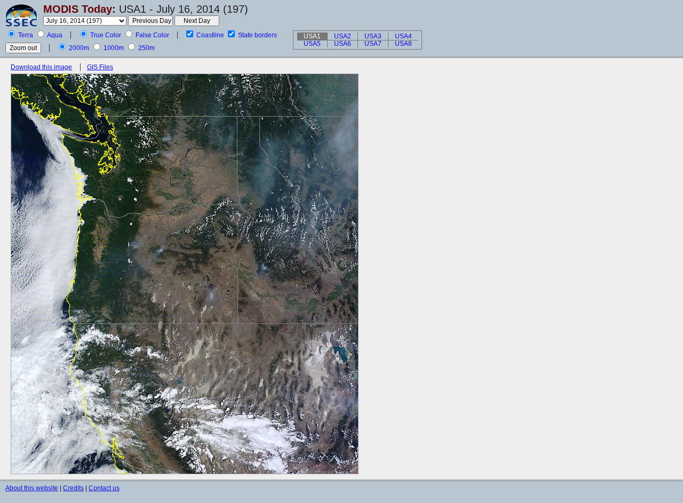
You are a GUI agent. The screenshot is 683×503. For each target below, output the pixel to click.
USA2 (342, 36)
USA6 (342, 43)
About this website (31, 488)
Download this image (41, 67)
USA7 (373, 43)
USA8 (403, 43)
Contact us (104, 488)
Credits (73, 488)
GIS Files (100, 67)
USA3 (373, 36)
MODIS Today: (79, 9)
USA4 (403, 36)
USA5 (312, 43)
